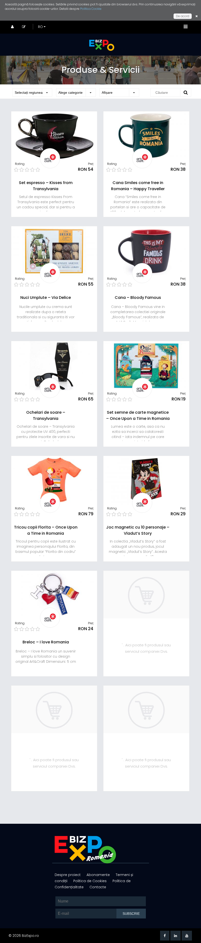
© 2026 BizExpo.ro (24, 935)
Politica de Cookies (90, 880)
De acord (182, 16)
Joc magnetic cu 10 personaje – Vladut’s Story (137, 530)
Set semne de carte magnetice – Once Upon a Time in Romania (138, 415)
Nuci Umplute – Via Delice (45, 297)
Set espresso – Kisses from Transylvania (46, 186)
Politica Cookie (90, 9)
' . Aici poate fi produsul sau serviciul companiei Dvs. (146, 648)
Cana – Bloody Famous (138, 297)
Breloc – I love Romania (46, 642)
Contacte (97, 887)
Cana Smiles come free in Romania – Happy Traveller (138, 186)
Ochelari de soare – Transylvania (45, 415)
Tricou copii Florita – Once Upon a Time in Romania (45, 530)
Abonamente (99, 874)
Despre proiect (68, 874)
